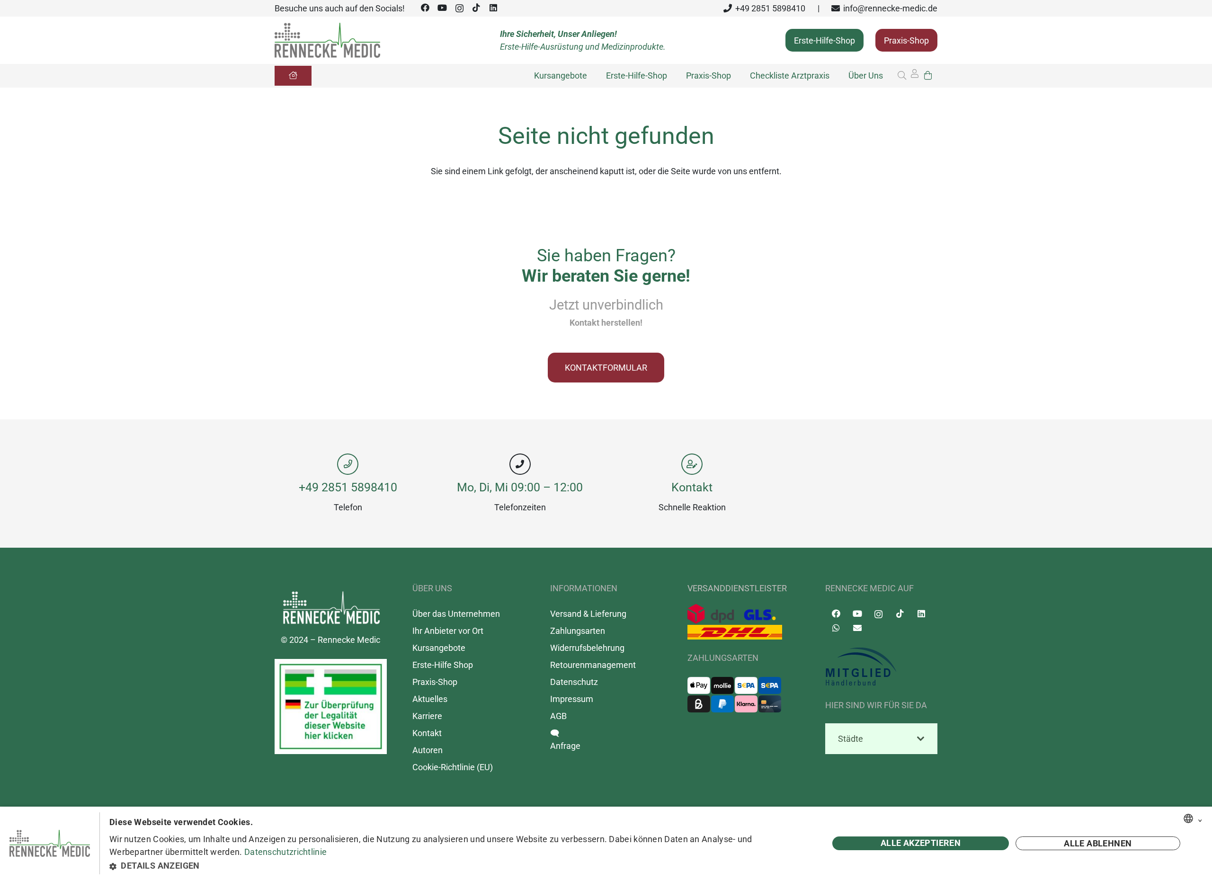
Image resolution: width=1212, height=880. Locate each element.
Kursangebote (438, 648)
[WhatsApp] (836, 628)
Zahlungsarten (577, 631)
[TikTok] (476, 7)
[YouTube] (442, 7)
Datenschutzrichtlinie (285, 852)
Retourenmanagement (593, 665)
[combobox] (1188, 818)
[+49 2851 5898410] (348, 464)
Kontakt (692, 487)
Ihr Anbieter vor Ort (447, 631)
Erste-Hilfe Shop (442, 665)
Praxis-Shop (434, 682)
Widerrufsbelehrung (587, 648)
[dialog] (606, 843)
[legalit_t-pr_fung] (331, 706)
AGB (558, 716)
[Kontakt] (692, 464)
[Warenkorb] (927, 75)
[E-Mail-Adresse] (857, 628)
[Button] (293, 76)
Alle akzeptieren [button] (921, 843)
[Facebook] (425, 7)
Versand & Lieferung (588, 614)
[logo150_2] (881, 667)
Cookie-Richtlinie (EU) (452, 767)
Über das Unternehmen (456, 614)
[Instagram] (459, 8)
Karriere (427, 716)
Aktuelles (429, 699)
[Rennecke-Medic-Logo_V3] (327, 40)
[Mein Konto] (914, 76)
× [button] (1200, 819)
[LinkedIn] (493, 7)
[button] (901, 75)
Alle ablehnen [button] (1098, 843)
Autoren (427, 750)
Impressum (571, 699)
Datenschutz (574, 682)
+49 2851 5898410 (348, 487)
